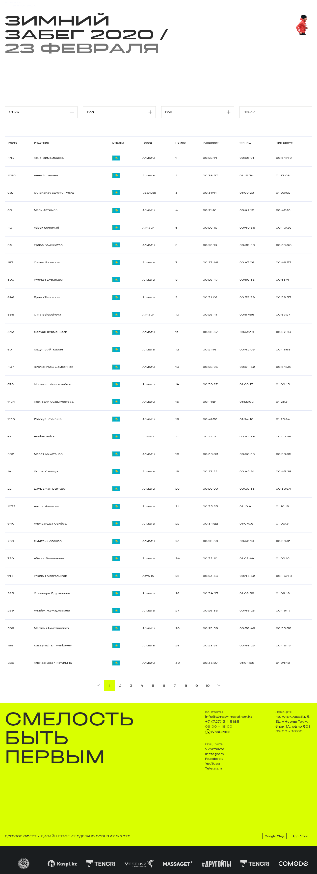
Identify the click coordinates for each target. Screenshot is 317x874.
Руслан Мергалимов (50, 576)
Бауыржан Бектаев (50, 488)
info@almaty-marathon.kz (228, 716)
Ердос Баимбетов (48, 245)
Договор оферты (22, 836)
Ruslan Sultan (45, 436)
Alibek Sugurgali (46, 227)
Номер (180, 142)
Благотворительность (125, 4)
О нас (202, 4)
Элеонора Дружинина (52, 593)
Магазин (266, 4)
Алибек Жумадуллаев (52, 610)
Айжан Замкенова (49, 558)
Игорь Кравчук (46, 471)
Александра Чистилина (53, 662)
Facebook (214, 759)
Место (12, 142)
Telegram (213, 768)
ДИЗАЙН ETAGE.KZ (58, 836)
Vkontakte (214, 749)
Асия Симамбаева (49, 157)
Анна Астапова (46, 175)
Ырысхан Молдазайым (52, 384)
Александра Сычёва (50, 523)
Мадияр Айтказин (48, 349)
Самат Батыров (47, 262)
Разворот (211, 142)
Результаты (91, 4)
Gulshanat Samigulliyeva (54, 192)
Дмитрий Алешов (48, 541)
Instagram (214, 754)
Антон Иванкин (46, 506)
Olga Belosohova (47, 314)
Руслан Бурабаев (48, 279)
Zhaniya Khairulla (48, 419)
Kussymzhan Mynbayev (53, 645)
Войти (307, 4)
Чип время (284, 142)
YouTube (212, 764)
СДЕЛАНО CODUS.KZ (96, 836)
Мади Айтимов (45, 210)
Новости (156, 4)
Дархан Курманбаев (50, 332)
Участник (41, 142)
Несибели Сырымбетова (54, 401)
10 (207, 686)
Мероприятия (64, 4)
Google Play (274, 836)
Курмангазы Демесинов (53, 367)
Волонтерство (180, 4)
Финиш (245, 142)
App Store (300, 836)
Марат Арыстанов (48, 454)
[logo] (20, 4)
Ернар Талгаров (47, 297)
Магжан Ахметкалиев (51, 628)
